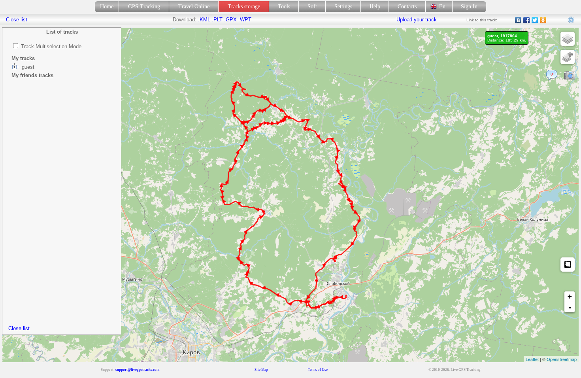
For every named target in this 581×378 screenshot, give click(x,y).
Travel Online (194, 6)
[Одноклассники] (543, 20)
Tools (284, 6)
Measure (567, 264)
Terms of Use (318, 370)
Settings (343, 6)
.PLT (217, 20)
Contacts (407, 6)
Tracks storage (243, 6)
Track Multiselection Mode (51, 46)
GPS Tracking (144, 6)
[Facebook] (527, 20)
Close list (19, 328)
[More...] (571, 20)
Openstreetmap (562, 359)
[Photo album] (569, 75)
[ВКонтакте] (518, 20)
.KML (204, 20)
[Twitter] (535, 20)
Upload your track (416, 20)
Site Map (261, 370)
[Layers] (567, 39)
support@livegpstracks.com (137, 370)
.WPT (244, 20)
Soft (312, 6)
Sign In (469, 6)
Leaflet (532, 359)
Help (374, 6)
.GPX (230, 20)
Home (106, 6)
